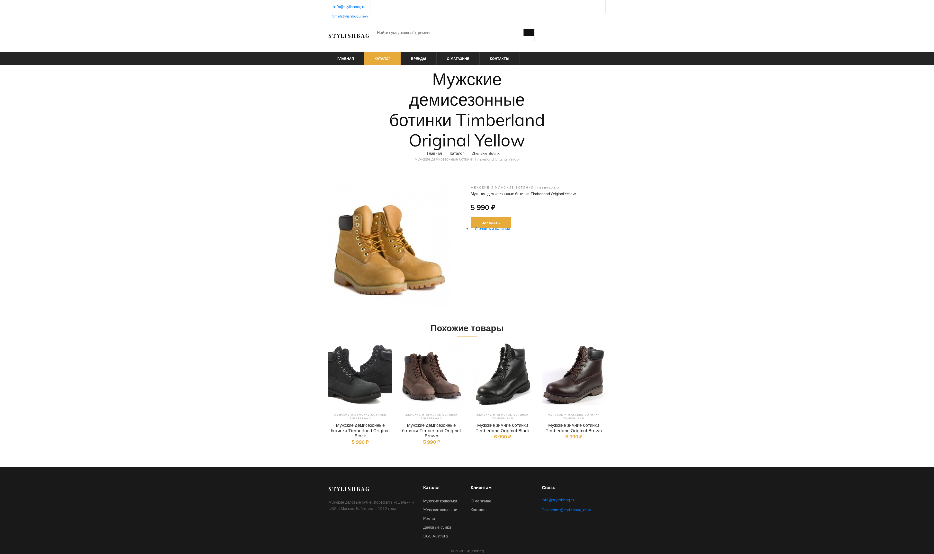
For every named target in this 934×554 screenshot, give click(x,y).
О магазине (458, 58)
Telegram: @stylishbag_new (566, 509)
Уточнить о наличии (492, 228)
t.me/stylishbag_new (350, 16)
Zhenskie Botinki (486, 153)
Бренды (418, 58)
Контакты (499, 58)
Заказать (491, 223)
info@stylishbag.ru (349, 6)
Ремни (429, 518)
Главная (345, 58)
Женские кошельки (440, 509)
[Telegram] (599, 6)
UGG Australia (435, 536)
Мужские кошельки (440, 501)
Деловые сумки (437, 527)
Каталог (382, 58)
